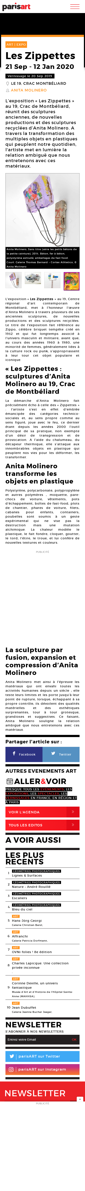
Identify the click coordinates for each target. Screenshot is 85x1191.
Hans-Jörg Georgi (27, 921)
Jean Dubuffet (24, 1008)
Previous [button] (14, 221)
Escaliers (19, 898)
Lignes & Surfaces (27, 875)
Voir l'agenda (42, 811)
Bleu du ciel (22, 909)
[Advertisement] (42, 597)
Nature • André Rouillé (31, 887)
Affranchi (20, 936)
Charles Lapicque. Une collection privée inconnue (40, 965)
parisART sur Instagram (42, 1069)
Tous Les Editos (42, 824)
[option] (42, 221)
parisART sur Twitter (34, 1057)
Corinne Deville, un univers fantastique (35, 985)
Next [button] (71, 221)
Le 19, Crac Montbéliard (38, 83)
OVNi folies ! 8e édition (32, 952)
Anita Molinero (29, 90)
